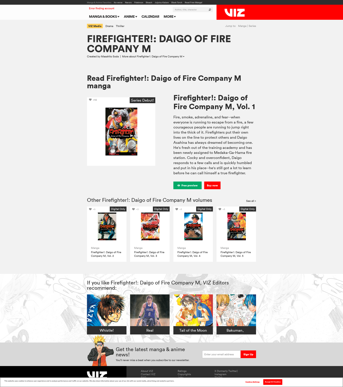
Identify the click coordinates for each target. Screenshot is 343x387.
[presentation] (106, 226)
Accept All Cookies (273, 382)
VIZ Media (94, 26)
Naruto (128, 2)
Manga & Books (103, 16)
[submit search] (210, 9)
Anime (129, 16)
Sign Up (248, 354)
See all (251, 201)
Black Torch (176, 2)
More (169, 16)
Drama (109, 26)
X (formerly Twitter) (226, 371)
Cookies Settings (252, 382)
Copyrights (184, 374)
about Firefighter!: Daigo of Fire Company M (152, 56)
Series (252, 26)
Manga (242, 26)
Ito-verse (118, 2)
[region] (171, 382)
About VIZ (147, 371)
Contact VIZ (148, 374)
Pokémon (138, 2)
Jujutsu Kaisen (162, 2)
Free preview (189, 185)
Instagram (220, 374)
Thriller (120, 26)
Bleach (149, 2)
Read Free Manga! (193, 2)
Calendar (150, 16)
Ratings (182, 371)
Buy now (212, 185)
